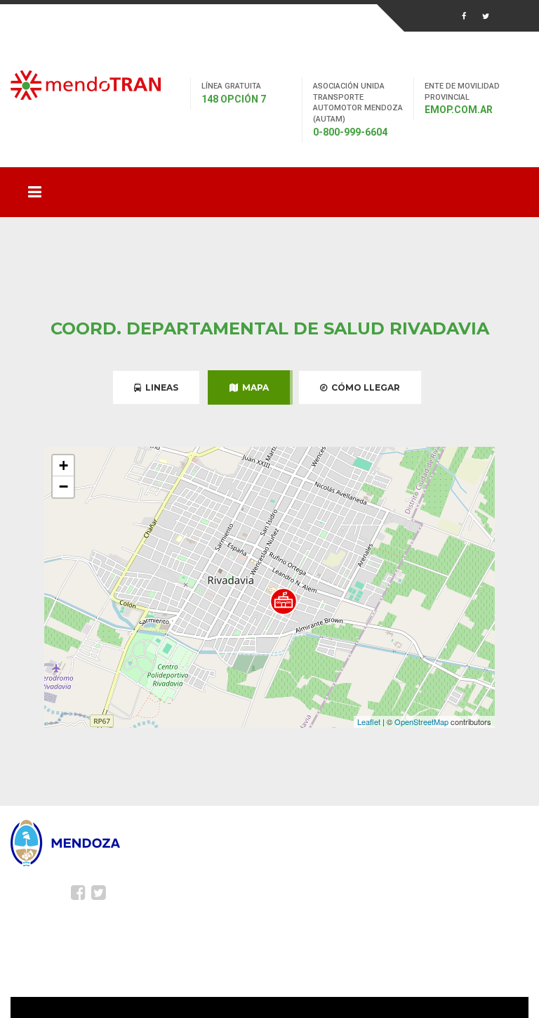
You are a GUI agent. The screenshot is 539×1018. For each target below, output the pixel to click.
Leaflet (368, 721)
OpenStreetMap (421, 721)
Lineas (159, 387)
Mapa (253, 387)
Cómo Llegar (363, 387)
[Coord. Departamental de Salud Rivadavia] (284, 601)
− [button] (63, 486)
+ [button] (63, 465)
